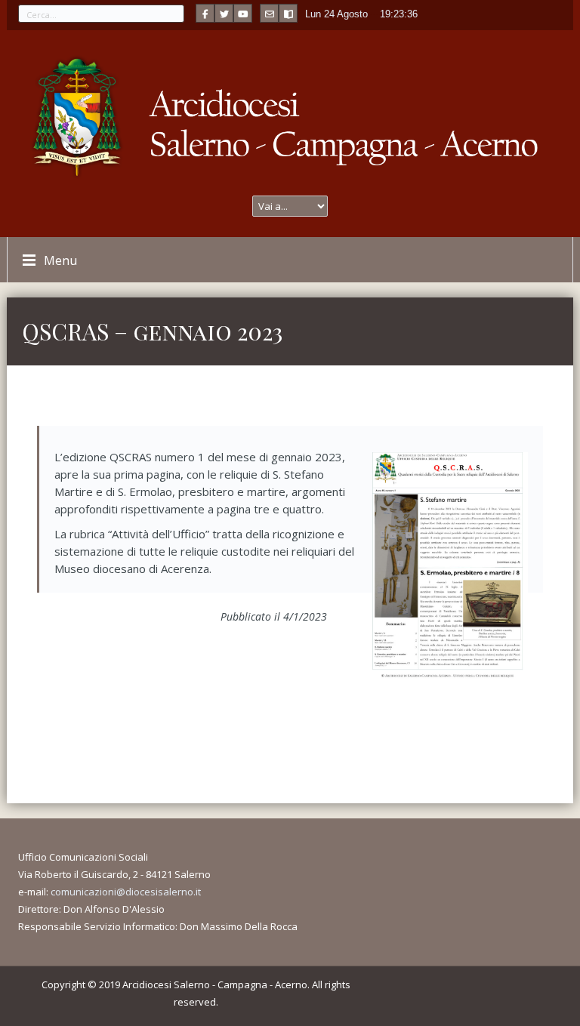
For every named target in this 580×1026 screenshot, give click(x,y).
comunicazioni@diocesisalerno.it (126, 891)
